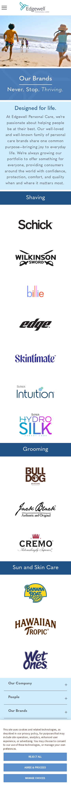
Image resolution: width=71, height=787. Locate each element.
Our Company (20, 683)
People (14, 697)
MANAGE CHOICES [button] (35, 778)
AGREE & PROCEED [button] (35, 767)
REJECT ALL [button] (35, 756)
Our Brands (17, 711)
